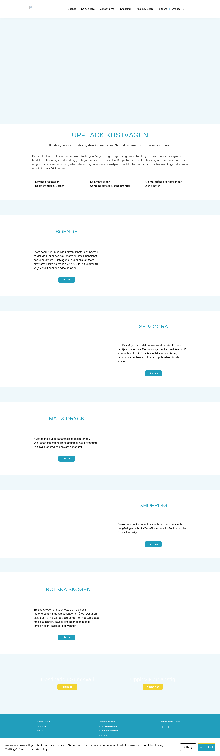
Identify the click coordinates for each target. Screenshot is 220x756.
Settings (188, 747)
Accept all (206, 747)
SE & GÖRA (41, 726)
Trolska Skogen (144, 8)
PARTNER (103, 735)
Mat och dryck (107, 8)
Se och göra (88, 8)
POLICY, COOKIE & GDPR (170, 722)
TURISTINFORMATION (107, 722)
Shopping (125, 8)
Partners (162, 8)
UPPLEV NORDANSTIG (108, 726)
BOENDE (40, 731)
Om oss (176, 8)
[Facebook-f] (162, 727)
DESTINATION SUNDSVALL (109, 731)
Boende (72, 8)
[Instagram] (168, 727)
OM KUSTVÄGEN (43, 722)
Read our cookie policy (33, 749)
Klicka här (67, 686)
